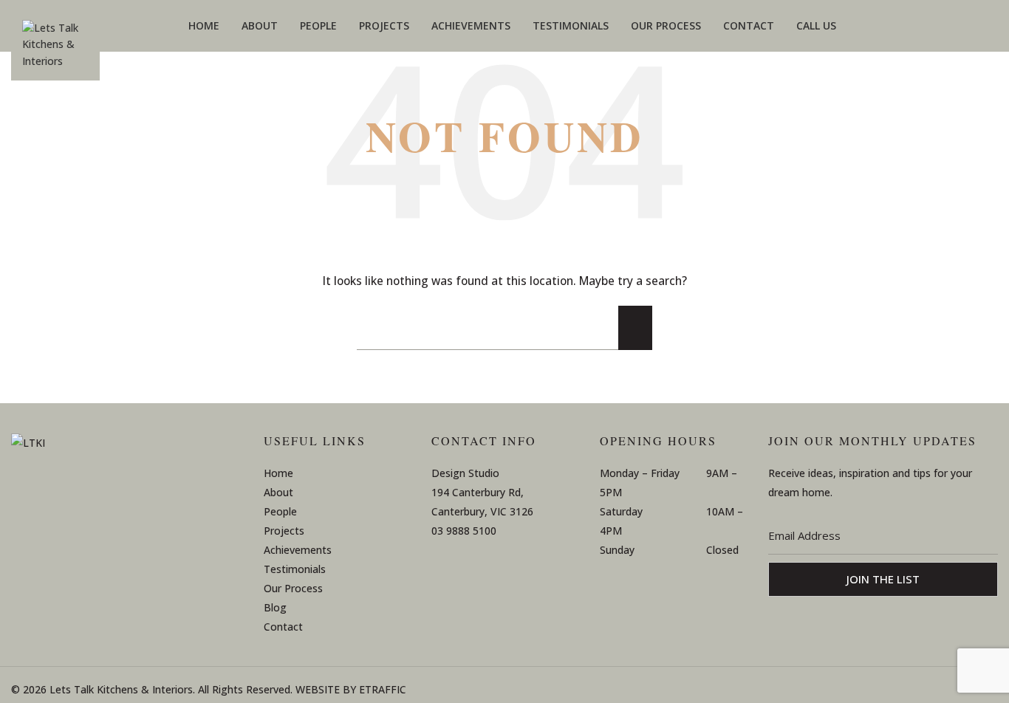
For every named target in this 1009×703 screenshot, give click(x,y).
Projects (284, 531)
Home (278, 473)
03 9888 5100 (463, 531)
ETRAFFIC (382, 689)
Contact (283, 627)
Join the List (883, 579)
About (278, 492)
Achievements (298, 550)
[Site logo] (55, 50)
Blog (275, 607)
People (280, 511)
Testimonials (295, 569)
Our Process (293, 588)
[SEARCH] (635, 328)
